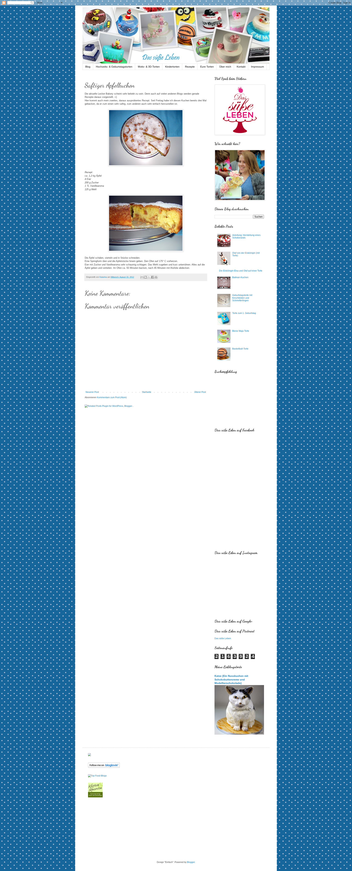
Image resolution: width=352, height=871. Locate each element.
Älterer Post (200, 392)
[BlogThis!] (145, 277)
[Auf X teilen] (149, 277)
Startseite (146, 392)
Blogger (191, 862)
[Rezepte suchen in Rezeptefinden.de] (97, 775)
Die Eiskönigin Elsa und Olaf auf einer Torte (240, 270)
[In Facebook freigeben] (152, 277)
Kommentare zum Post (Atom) (112, 397)
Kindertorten (172, 66)
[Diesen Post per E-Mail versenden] (142, 277)
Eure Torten (207, 66)
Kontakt (241, 66)
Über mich (225, 66)
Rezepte (190, 66)
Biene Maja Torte (240, 331)
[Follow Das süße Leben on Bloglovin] (104, 767)
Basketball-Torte (240, 348)
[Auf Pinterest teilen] (156, 277)
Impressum (257, 66)
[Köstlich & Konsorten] (95, 796)
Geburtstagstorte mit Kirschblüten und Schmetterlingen (242, 298)
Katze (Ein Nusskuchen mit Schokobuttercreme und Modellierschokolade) (231, 679)
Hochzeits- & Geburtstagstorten (114, 66)
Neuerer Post (92, 392)
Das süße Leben (222, 638)
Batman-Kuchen (240, 277)
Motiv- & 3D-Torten (149, 66)
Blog (87, 66)
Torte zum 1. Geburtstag (244, 313)
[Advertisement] (176, 829)
